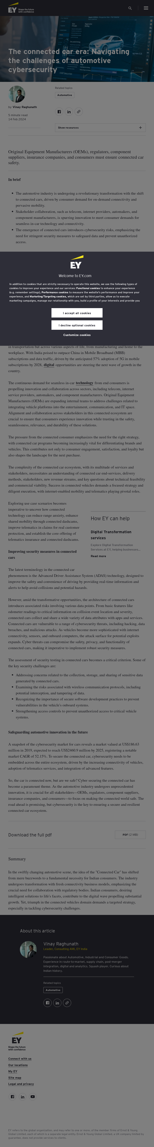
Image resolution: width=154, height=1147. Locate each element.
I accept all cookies (77, 313)
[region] (77, 299)
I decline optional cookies (77, 325)
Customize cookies (77, 335)
